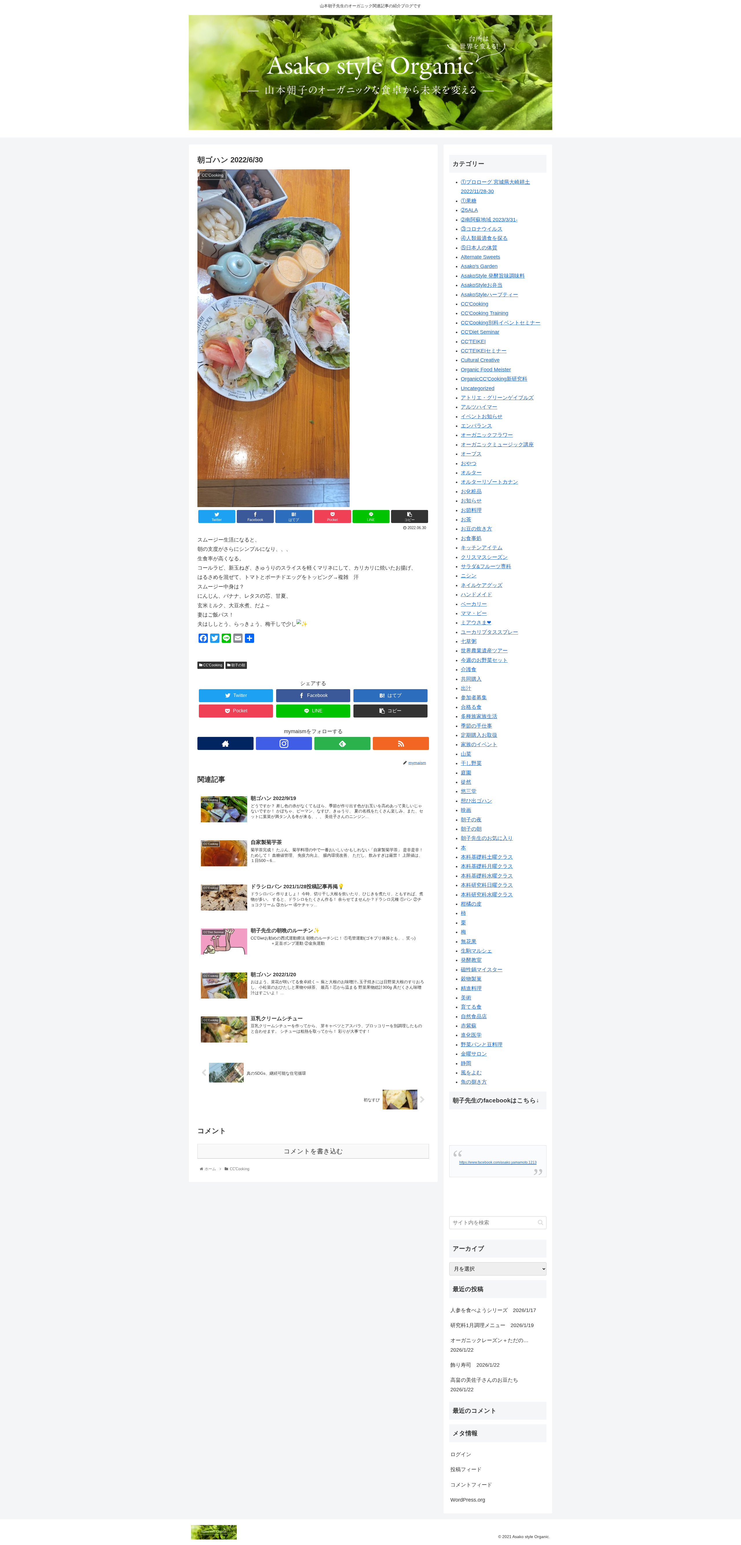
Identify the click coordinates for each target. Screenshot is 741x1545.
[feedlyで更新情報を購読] (342, 743)
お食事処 (471, 538)
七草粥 (468, 641)
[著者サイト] (225, 743)
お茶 (466, 519)
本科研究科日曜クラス (487, 885)
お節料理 (471, 510)
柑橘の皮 (471, 904)
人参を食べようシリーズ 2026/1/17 (493, 1310)
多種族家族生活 (479, 716)
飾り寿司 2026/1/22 (475, 1365)
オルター (471, 473)
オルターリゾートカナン (489, 482)
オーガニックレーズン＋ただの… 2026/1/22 (492, 1345)
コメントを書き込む (313, 1151)
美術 (466, 998)
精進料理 (471, 988)
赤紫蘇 (468, 1026)
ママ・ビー (474, 613)
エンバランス (476, 426)
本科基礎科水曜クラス (487, 876)
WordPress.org (467, 1500)
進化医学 (471, 1035)
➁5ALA (469, 210)
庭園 (466, 773)
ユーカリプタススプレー (489, 632)
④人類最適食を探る (484, 238)
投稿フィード (466, 1469)
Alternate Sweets (480, 257)
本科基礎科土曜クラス (487, 857)
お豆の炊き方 (476, 529)
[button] (540, 1222)
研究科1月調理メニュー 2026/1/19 (492, 1325)
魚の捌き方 (474, 1082)
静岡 (466, 1063)
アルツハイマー (479, 407)
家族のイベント (479, 744)
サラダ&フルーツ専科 (486, 566)
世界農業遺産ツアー (484, 651)
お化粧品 (471, 491)
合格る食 (471, 707)
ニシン (468, 576)
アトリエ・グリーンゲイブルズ (497, 398)
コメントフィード (471, 1485)
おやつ (468, 463)
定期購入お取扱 (479, 735)
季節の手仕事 (476, 726)
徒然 (466, 782)
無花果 (468, 941)
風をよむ (471, 1073)
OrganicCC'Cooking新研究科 (494, 379)
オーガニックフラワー (487, 435)
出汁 (466, 688)
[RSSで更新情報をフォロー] (401, 743)
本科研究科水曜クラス (487, 895)
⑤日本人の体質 (479, 248)
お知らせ (471, 501)
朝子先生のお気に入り (487, 838)
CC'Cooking (212, 665)
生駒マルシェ (476, 951)
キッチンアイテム (481, 548)
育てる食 (471, 1007)
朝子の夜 (471, 820)
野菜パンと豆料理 (481, 1044)
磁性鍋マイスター (481, 969)
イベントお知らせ (481, 416)
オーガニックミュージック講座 (497, 444)
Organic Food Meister (486, 370)
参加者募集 (474, 697)
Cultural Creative (480, 360)
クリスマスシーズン (484, 557)
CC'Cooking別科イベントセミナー (500, 323)
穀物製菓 (471, 979)
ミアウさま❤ (476, 622)
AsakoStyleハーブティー (489, 295)
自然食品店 (474, 1016)
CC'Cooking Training (484, 313)
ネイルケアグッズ (481, 585)
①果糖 (468, 201)
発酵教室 (471, 960)
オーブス (471, 454)
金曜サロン (474, 1054)
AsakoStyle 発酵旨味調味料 (493, 276)
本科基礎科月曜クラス (487, 866)
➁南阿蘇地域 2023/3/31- (489, 220)
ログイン (460, 1454)
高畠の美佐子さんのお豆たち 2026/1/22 (486, 1384)
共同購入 (471, 679)
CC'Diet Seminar (480, 332)
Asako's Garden (479, 266)
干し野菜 (471, 763)
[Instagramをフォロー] (284, 743)
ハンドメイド (476, 594)
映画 (466, 810)
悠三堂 (468, 791)
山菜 (466, 754)
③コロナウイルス (481, 229)
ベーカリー (474, 604)
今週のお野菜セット (484, 660)
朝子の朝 (237, 665)
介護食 (468, 669)
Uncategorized (477, 388)
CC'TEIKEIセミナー (484, 351)
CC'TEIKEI (473, 341)
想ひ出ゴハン (476, 801)
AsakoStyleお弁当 (481, 285)
